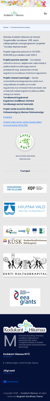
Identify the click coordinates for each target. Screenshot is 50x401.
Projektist (7, 117)
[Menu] (45, 13)
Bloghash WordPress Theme (30, 396)
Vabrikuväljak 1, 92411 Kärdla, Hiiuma (21, 363)
